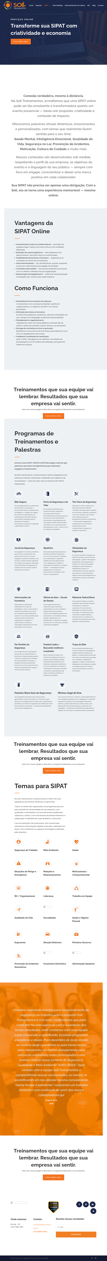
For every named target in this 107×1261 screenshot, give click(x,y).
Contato (101, 5)
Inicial (31, 5)
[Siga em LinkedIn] (93, 1211)
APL (88, 5)
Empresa (39, 5)
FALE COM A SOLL (20, 42)
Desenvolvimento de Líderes (75, 5)
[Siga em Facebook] (79, 1204)
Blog (94, 5)
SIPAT (46, 5)
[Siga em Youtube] (93, 1204)
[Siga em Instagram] (86, 1204)
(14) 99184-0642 (40, 1231)
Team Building (57, 5)
